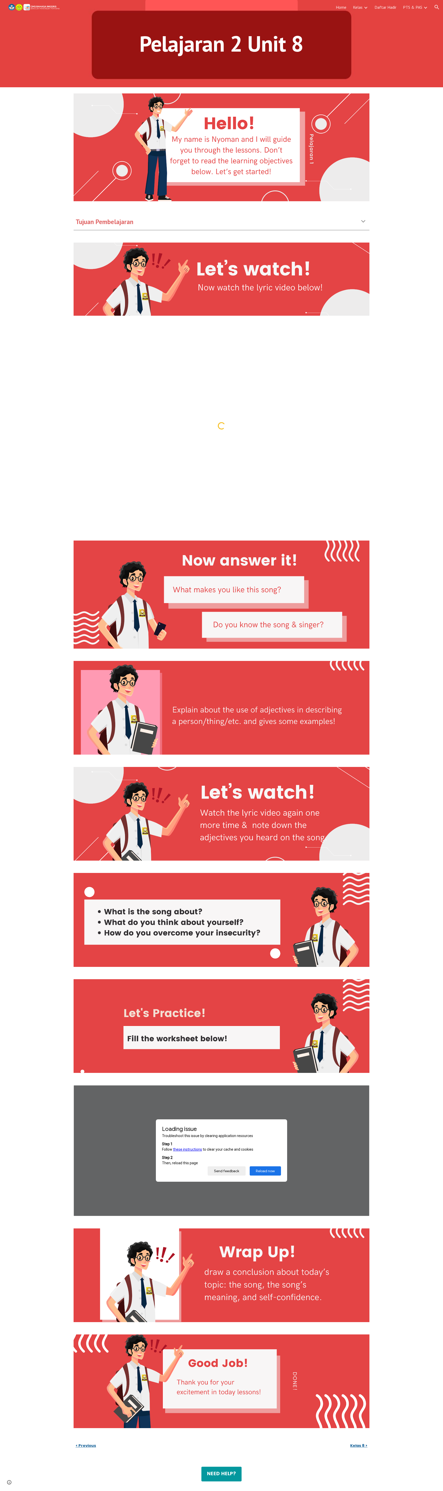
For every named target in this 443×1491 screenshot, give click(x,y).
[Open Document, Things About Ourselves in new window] (359, 1092)
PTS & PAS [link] (412, 7)
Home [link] (341, 7)
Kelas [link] (358, 7)
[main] (221, 43)
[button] (437, 7)
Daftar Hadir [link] (385, 7)
